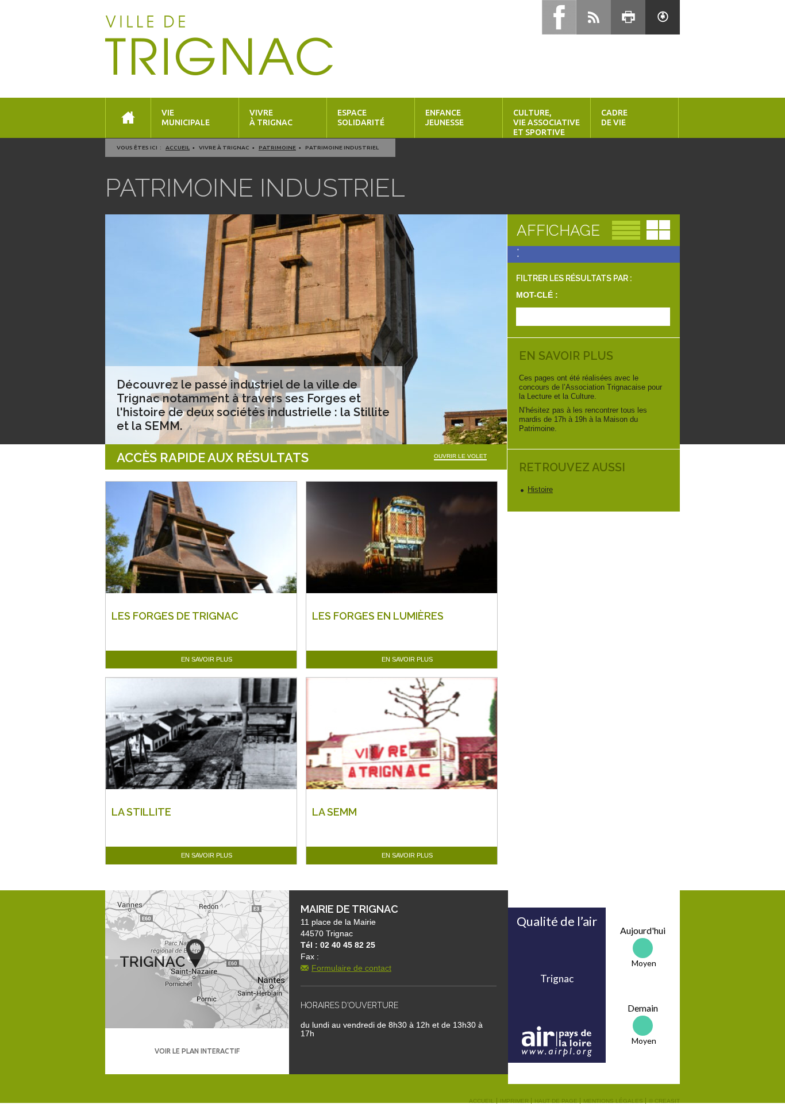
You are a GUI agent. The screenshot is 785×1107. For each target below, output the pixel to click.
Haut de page (556, 1101)
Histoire (540, 489)
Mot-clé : (537, 294)
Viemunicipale (185, 117)
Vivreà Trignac (271, 117)
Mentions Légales (613, 1101)
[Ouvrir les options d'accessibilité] (662, 17)
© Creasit (664, 1101)
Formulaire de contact (351, 968)
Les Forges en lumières (378, 616)
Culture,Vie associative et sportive (546, 122)
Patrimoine (277, 147)
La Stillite (141, 812)
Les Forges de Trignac (174, 616)
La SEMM (334, 812)
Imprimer (514, 1101)
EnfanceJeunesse (444, 117)
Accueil (178, 147)
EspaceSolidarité (360, 117)
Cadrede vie (614, 117)
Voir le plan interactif (197, 1051)
